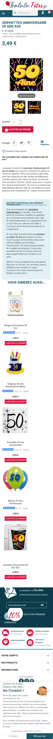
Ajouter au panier (19, 129)
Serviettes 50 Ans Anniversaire (15, 443)
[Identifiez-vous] (43, 12)
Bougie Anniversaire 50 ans (15, 326)
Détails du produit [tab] (32, 203)
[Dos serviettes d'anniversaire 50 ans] (34, 107)
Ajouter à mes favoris (14, 151)
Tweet (21, 142)
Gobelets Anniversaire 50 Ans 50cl (15, 566)
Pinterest (29, 142)
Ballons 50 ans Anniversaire (15, 502)
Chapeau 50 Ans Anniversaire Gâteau (16, 385)
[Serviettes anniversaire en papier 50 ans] (19, 107)
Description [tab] (13, 203)
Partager (14, 142)
